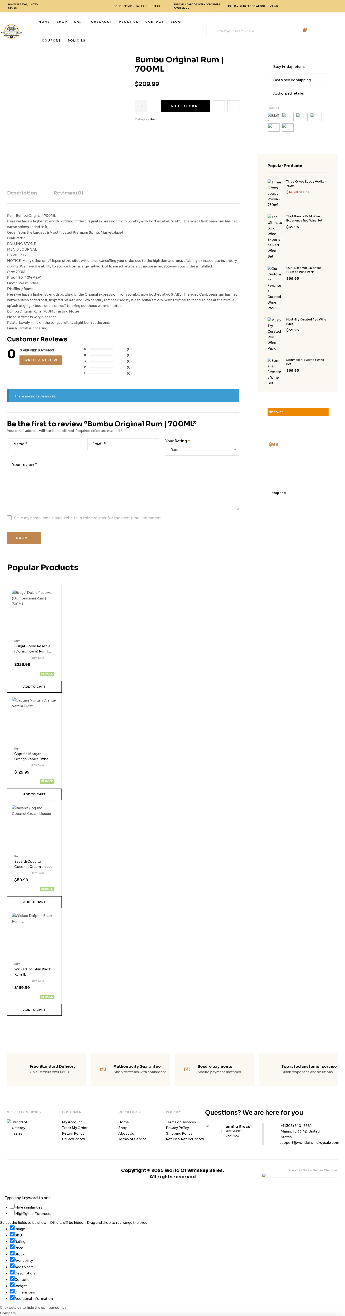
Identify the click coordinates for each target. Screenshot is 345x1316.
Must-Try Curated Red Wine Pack (306, 321)
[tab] (22, 196)
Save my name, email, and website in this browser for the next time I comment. (88, 517)
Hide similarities (28, 1207)
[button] (34, 687)
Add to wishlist (219, 106)
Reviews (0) (68, 193)
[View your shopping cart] (291, 31)
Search (214, 31)
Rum (153, 119)
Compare (233, 106)
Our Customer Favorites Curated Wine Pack (304, 270)
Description (22, 193)
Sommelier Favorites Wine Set (305, 362)
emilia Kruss (238, 1126)
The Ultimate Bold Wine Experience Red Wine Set (304, 218)
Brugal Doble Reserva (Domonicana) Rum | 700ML (32, 651)
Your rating (177, 441)
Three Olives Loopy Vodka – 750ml (306, 183)
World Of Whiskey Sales (194, 1170)
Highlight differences (33, 1214)
